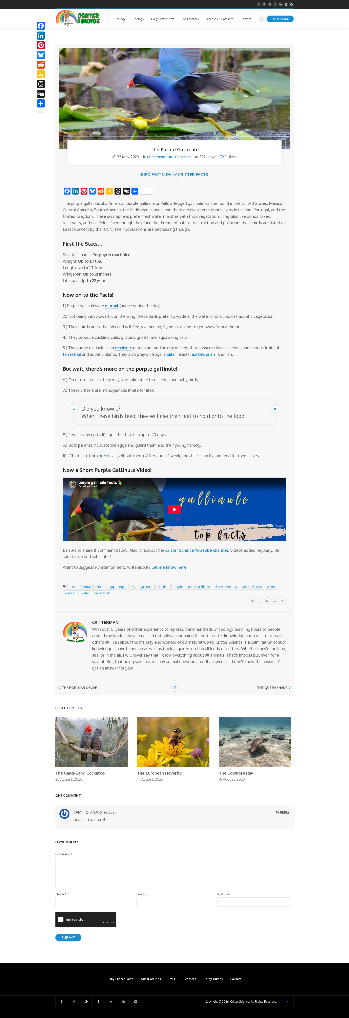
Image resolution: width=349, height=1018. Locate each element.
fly (133, 587)
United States (252, 587)
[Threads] (41, 84)
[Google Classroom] (41, 74)
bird (72, 587)
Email (141, 894)
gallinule (146, 587)
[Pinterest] (41, 45)
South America (226, 587)
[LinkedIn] (41, 35)
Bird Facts (152, 174)
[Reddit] (41, 64)
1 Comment (182, 157)
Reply (285, 812)
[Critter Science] (77, 17)
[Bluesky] (41, 55)
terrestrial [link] (72, 354)
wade (271, 587)
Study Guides (213, 979)
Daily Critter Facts (187, 174)
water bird (101, 593)
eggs (122, 587)
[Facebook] (41, 26)
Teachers (189, 979)
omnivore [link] (123, 347)
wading (70, 593)
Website (223, 894)
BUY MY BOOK (280, 18)
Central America (91, 587)
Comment (63, 854)
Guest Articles (151, 979)
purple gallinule (199, 587)
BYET (172, 979)
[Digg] (41, 94)
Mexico (163, 587)
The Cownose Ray (236, 773)
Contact (236, 979)
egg (111, 587)
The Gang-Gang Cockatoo (80, 773)
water (85, 593)
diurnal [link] (112, 305)
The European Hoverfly (159, 773)
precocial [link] (107, 455)
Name (60, 894)
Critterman (156, 157)
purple (178, 587)
